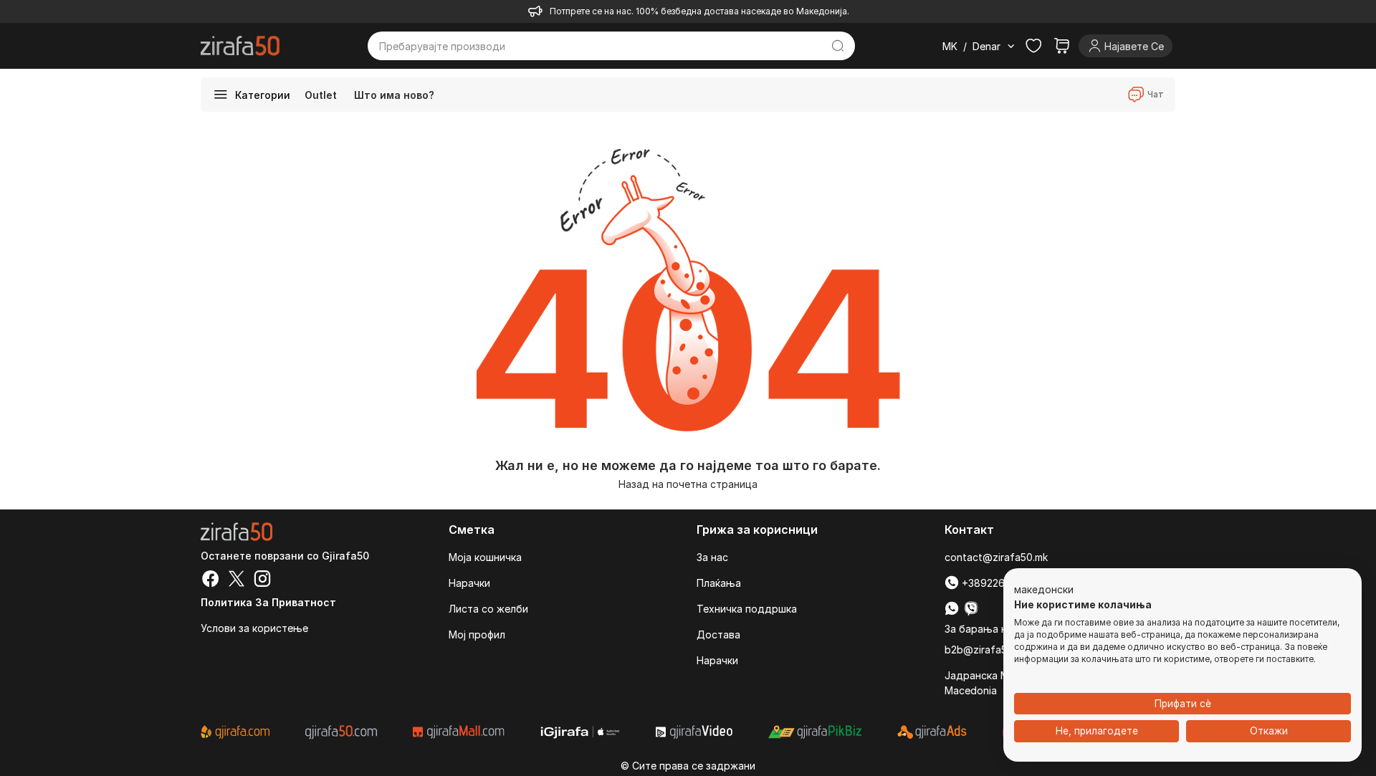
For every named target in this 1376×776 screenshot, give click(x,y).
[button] (1044, 590)
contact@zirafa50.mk (996, 557)
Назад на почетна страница (688, 484)
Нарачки (469, 583)
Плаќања (719, 583)
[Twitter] (236, 580)
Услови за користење (254, 628)
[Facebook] (211, 580)
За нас (712, 557)
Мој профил (477, 634)
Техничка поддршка (747, 609)
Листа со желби (488, 609)
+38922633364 (997, 583)
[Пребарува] (838, 45)
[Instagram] (262, 580)
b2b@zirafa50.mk (986, 649)
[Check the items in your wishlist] (1033, 46)
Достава (718, 634)
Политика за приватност (268, 602)
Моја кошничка (485, 557)
